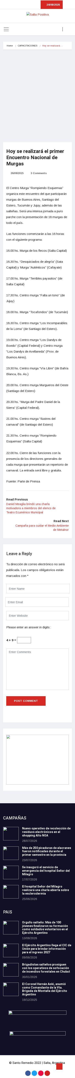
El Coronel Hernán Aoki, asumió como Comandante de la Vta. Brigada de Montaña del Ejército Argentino (44, 989)
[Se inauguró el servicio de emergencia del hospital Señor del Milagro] (11, 872)
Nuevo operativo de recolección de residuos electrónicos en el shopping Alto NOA (46, 832)
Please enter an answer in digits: (28, 627)
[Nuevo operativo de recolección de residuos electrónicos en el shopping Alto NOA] (11, 833)
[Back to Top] (59, 1066)
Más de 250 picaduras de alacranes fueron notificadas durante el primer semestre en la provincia (46, 851)
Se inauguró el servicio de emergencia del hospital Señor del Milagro (46, 871)
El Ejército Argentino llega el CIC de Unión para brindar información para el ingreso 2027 (46, 949)
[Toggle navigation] (6, 29)
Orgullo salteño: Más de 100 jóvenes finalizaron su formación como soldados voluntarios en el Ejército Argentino (45, 927)
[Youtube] (47, 1073)
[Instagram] (41, 1073)
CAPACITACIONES (27, 45)
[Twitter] (34, 1073)
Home (10, 45)
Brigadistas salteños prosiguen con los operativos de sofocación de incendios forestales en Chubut (46, 968)
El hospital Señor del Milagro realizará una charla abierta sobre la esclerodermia (45, 890)
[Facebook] (28, 1073)
